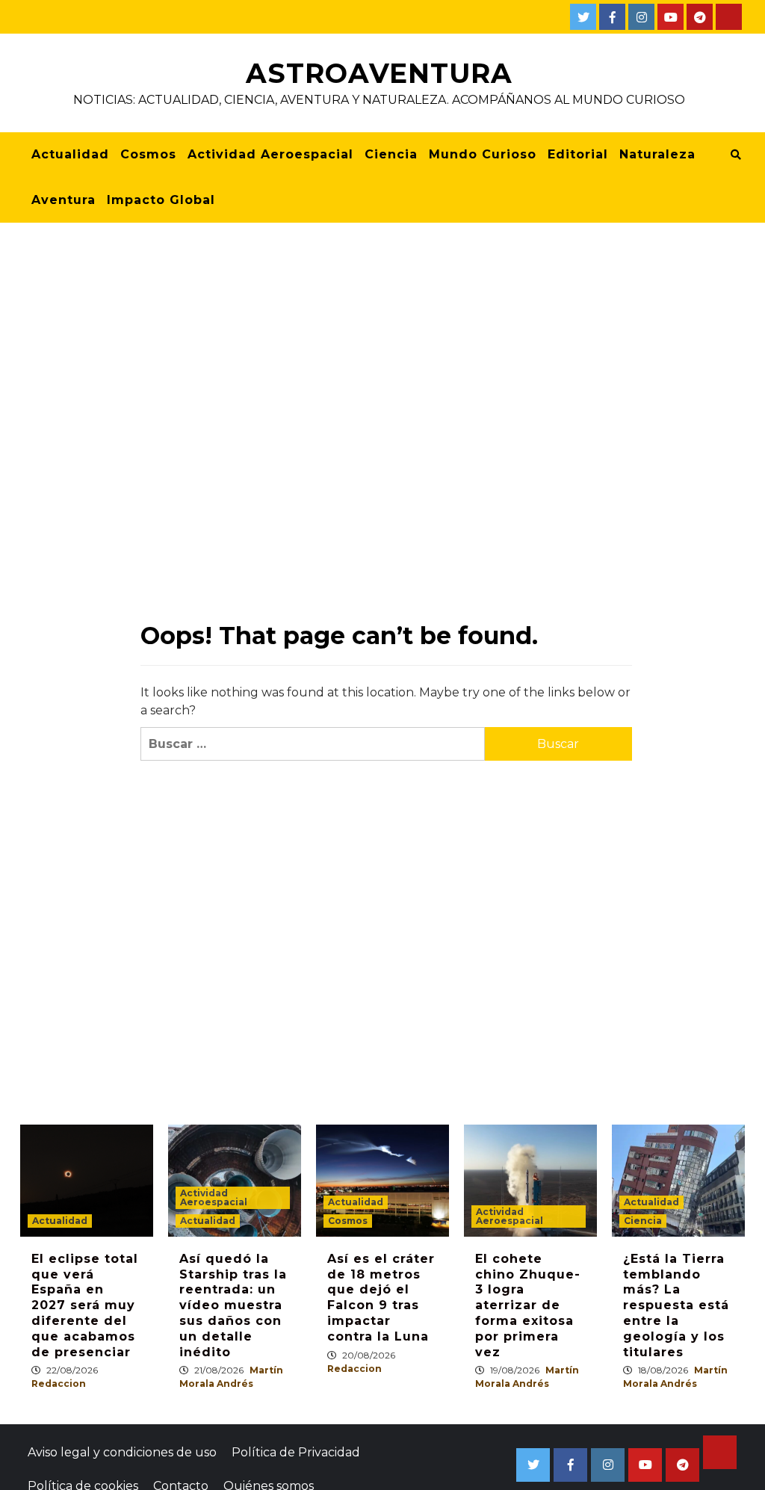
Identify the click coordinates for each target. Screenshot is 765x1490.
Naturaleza (657, 154)
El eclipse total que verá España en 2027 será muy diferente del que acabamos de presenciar (84, 1305)
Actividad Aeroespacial (270, 154)
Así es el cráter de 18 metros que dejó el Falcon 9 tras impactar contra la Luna (381, 1298)
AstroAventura (379, 73)
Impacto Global (161, 200)
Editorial (578, 154)
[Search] (735, 154)
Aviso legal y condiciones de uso (122, 1452)
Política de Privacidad (296, 1452)
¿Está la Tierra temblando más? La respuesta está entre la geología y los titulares (676, 1305)
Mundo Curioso (482, 154)
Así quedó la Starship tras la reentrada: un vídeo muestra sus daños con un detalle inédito (233, 1305)
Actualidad (70, 154)
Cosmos (148, 154)
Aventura (63, 200)
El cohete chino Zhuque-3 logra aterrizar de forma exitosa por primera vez (527, 1305)
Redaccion (58, 1383)
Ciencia (391, 154)
